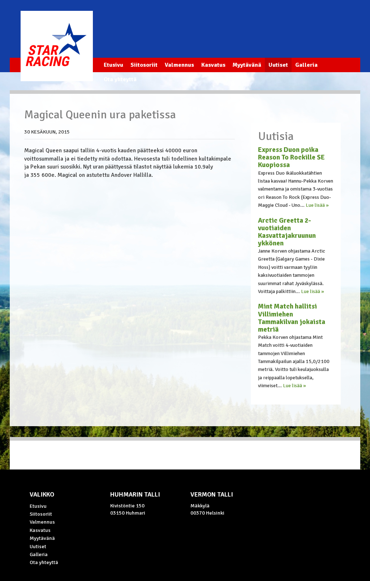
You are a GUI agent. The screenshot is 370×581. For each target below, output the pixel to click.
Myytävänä (247, 65)
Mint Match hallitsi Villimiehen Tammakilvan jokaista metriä (291, 317)
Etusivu (113, 65)
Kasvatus (213, 65)
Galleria (306, 65)
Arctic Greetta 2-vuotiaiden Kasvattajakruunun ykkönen (287, 232)
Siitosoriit (144, 65)
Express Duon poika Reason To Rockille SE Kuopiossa (291, 157)
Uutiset (278, 65)
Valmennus (179, 65)
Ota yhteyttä (120, 79)
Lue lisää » (317, 205)
